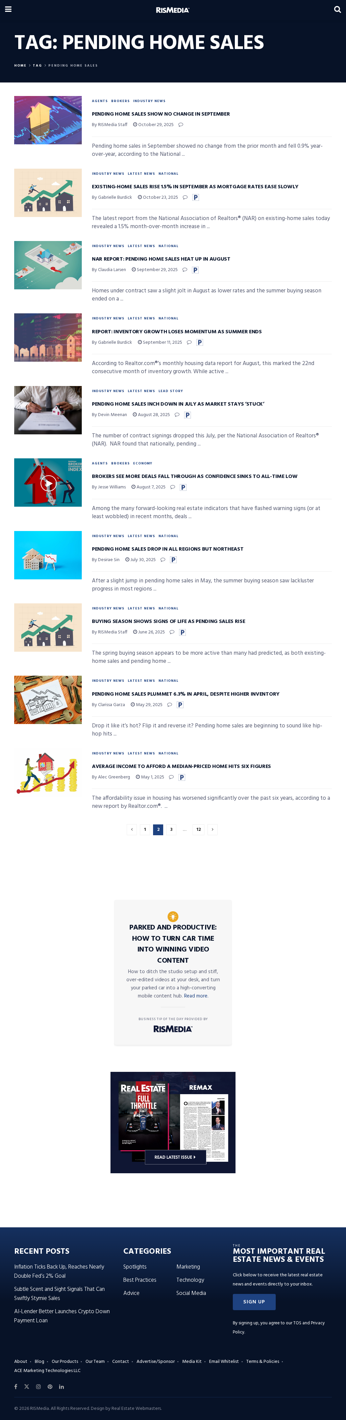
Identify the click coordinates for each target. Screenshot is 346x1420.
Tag (37, 65)
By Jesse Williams (109, 487)
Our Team (95, 1362)
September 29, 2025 (157, 270)
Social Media (191, 1293)
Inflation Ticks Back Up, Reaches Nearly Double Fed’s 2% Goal (59, 1271)
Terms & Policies (262, 1362)
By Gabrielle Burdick (112, 197)
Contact (120, 1362)
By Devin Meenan (109, 415)
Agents (100, 101)
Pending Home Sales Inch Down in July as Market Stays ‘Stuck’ (178, 404)
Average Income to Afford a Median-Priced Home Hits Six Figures (181, 766)
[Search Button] (337, 10)
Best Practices (139, 1280)
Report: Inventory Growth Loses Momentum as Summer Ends (177, 332)
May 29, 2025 (149, 705)
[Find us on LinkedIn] (61, 1387)
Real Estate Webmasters (136, 1409)
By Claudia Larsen (109, 270)
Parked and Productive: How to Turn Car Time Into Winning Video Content (173, 944)
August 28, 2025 (153, 415)
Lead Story (170, 391)
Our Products (65, 1362)
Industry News (149, 101)
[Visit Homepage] (172, 10)
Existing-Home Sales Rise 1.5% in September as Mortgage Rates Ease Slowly (195, 187)
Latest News (141, 173)
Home (20, 65)
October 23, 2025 (160, 197)
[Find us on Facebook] (15, 1387)
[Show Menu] (8, 10)
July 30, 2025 (142, 560)
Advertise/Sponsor (156, 1362)
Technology (190, 1280)
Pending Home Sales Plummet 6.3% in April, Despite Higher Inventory (185, 694)
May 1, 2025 (152, 777)
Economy (142, 463)
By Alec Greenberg (111, 777)
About (20, 1362)
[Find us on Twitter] (26, 1387)
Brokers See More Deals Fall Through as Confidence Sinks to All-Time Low (194, 476)
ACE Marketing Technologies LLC (47, 1371)
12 (198, 829)
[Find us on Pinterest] (50, 1387)
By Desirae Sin (106, 560)
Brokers (120, 101)
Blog (39, 1362)
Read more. (196, 996)
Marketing (188, 1267)
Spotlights (135, 1267)
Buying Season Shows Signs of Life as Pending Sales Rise (168, 621)
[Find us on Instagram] (38, 1387)
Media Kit (192, 1362)
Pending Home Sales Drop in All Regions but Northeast (167, 549)
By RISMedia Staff (109, 125)
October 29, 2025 (155, 125)
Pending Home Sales (73, 65)
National (168, 173)
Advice (131, 1293)
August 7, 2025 (150, 487)
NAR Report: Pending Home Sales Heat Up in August (161, 259)
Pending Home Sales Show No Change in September (161, 114)
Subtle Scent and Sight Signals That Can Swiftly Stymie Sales (59, 1294)
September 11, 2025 (162, 342)
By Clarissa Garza (108, 705)
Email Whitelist (224, 1362)
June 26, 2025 (151, 632)
